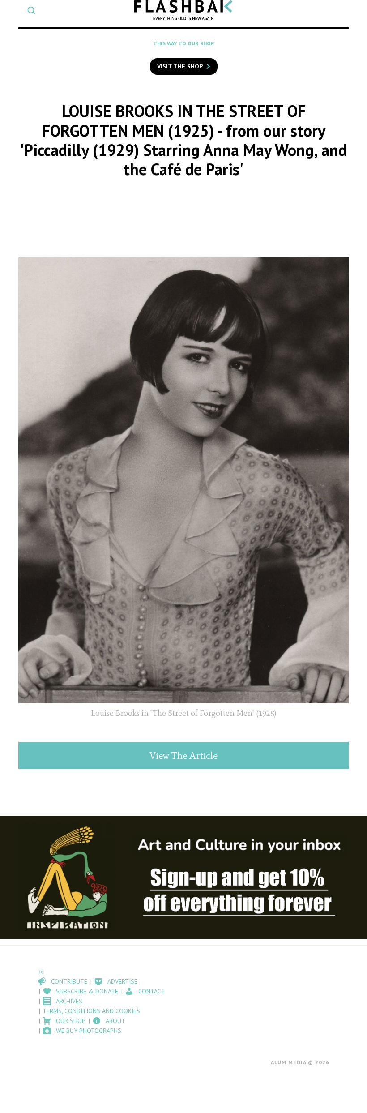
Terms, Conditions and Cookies (91, 1011)
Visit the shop (180, 66)
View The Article (183, 755)
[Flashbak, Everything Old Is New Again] (183, 10)
